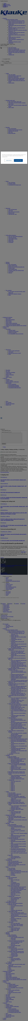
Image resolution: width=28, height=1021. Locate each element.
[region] (14, 158)
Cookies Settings (9, 160)
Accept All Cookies (18, 160)
